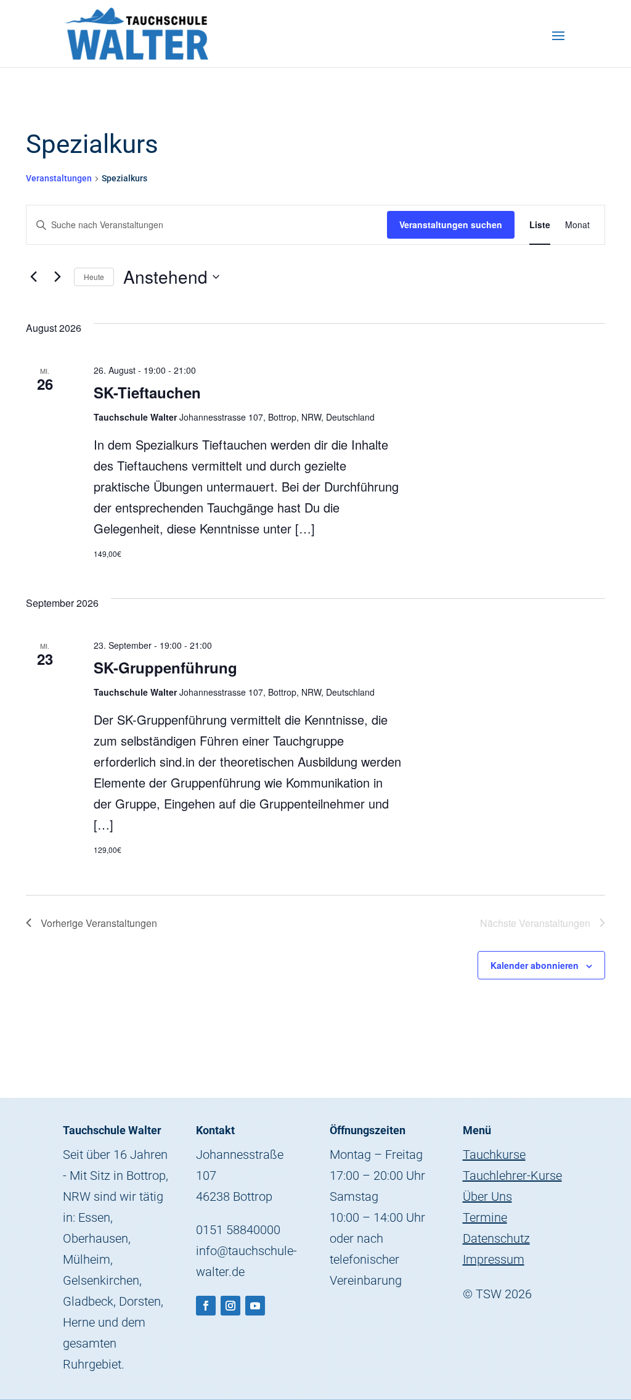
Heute (94, 276)
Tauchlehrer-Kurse (512, 1175)
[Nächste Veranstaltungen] (57, 277)
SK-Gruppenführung (165, 667)
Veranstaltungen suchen (450, 224)
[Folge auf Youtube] (255, 1306)
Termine (485, 1217)
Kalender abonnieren (535, 965)
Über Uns (487, 1196)
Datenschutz (496, 1238)
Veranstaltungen (59, 178)
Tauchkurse (494, 1154)
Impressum (493, 1259)
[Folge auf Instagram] (230, 1306)
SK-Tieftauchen (147, 392)
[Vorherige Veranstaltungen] (33, 277)
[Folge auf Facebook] (206, 1306)
